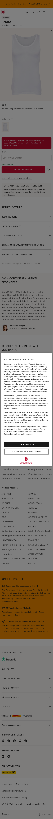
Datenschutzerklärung (12, 434)
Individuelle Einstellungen (26, 451)
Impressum (28, 434)
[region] (26, 409)
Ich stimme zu (26, 444)
